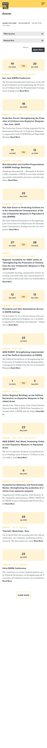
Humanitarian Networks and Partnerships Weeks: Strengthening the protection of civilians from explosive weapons (23, 487)
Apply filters (38, 50)
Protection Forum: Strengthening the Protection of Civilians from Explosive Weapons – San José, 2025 (23, 121)
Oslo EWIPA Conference (14, 568)
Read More (24, 91)
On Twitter (36, 23)
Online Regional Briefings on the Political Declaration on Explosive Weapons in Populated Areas (23, 398)
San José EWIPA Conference (16, 78)
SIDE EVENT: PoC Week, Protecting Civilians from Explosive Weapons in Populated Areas (23, 444)
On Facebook (24, 23)
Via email (6, 26)
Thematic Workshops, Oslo (15, 531)
